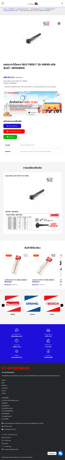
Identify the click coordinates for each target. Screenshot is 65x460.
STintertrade (7, 437)
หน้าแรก (5, 9)
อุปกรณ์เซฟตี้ (5, 419)
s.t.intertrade (7, 440)
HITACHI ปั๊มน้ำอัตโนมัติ (7, 411)
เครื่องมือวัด (5, 403)
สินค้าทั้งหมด (12, 9)
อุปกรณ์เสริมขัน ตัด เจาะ (36, 9)
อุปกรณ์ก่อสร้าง (6, 413)
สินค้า (3, 383)
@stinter (11, 137)
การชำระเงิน (5, 388)
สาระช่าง (4, 391)
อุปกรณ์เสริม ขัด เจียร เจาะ (23, 9)
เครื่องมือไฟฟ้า (5, 398)
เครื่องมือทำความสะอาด (7, 408)
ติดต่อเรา (4, 393)
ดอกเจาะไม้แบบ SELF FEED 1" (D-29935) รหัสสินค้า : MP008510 (35, 151)
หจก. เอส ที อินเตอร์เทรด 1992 (11, 449)
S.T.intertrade (7, 446)
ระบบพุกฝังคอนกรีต (7, 416)
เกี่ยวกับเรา (4, 385)
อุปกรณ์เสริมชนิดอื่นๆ (49, 9)
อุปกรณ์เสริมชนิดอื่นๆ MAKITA (10, 10)
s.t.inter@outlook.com (15, 131)
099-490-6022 (13, 126)
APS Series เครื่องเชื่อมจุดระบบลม (10, 400)
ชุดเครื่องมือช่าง (5, 406)
